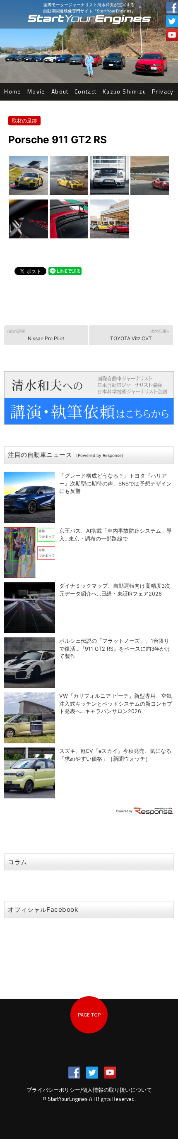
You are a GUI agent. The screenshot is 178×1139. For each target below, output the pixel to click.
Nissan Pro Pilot (36, 335)
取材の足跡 (24, 121)
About (60, 91)
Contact (86, 91)
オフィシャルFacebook (43, 909)
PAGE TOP (89, 1015)
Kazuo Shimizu (124, 91)
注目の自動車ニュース (65, 455)
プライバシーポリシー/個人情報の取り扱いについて (89, 1090)
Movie (36, 91)
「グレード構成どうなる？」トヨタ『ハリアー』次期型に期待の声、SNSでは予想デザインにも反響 (115, 484)
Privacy (163, 91)
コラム (17, 862)
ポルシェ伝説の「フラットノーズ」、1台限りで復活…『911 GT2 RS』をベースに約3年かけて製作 (115, 649)
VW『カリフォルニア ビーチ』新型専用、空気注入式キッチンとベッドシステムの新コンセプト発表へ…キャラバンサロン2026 (115, 704)
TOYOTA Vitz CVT (139, 335)
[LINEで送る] (65, 270)
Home (13, 91)
